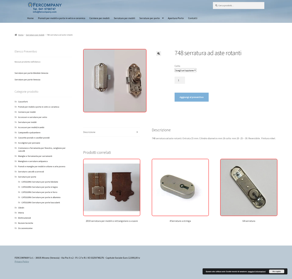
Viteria (21, 212)
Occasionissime (25, 228)
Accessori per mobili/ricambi (31, 127)
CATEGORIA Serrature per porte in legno (39, 187)
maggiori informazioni (257, 271)
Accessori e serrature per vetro (32, 117)
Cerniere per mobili (99, 18)
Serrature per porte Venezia (27, 79)
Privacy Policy (22, 261)
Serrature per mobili (124, 18)
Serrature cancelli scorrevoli (31, 171)
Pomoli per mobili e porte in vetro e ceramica (61, 18)
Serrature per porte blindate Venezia (31, 73)
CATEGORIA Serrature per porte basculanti (40, 202)
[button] (158, 53)
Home (30, 18)
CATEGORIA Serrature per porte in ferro (39, 192)
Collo (177, 65)
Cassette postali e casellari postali (34, 137)
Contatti (192, 18)
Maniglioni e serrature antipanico (33, 161)
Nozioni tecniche (25, 223)
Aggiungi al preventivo (192, 97)
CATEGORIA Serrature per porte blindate (39, 181)
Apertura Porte (176, 18)
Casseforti (23, 101)
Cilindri (21, 207)
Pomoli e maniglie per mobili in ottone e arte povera (41, 166)
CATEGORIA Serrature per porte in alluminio (41, 197)
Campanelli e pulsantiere (29, 132)
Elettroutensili (24, 217)
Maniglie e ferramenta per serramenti (35, 156)
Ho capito (277, 271)
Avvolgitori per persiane (29, 142)
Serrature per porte (149, 18)
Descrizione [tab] (89, 132)
